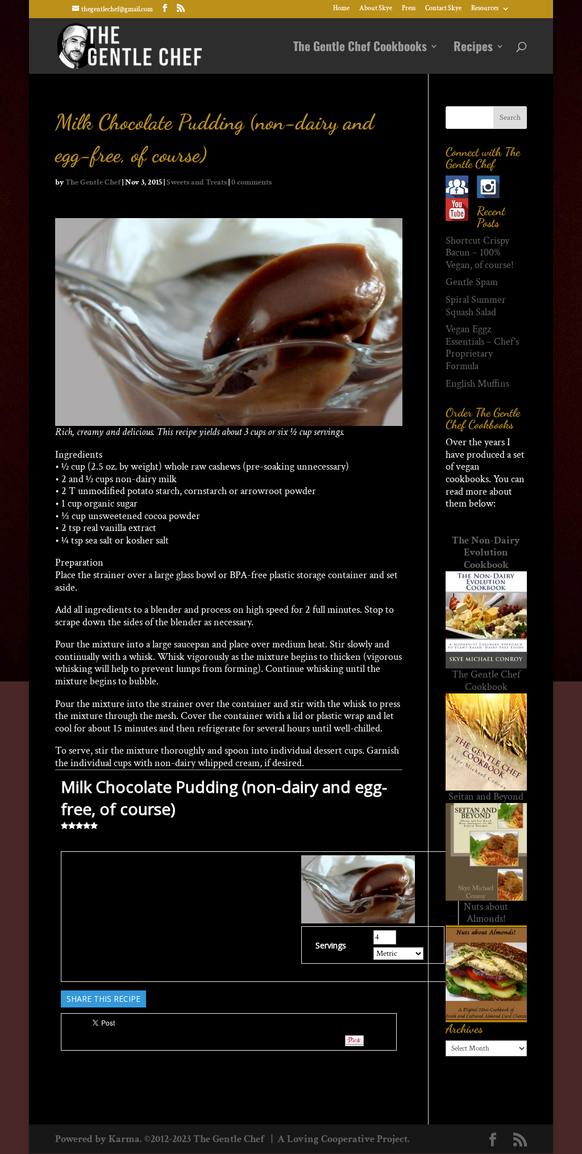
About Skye (375, 8)
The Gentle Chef (92, 182)
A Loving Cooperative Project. (342, 1138)
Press (408, 8)
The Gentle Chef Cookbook (486, 680)
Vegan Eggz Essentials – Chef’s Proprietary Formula (482, 348)
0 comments (251, 182)
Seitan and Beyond (485, 796)
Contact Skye (443, 8)
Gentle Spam (472, 281)
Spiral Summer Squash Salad (476, 306)
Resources (484, 8)
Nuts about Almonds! (486, 913)
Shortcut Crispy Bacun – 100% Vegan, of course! (480, 252)
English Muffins (477, 383)
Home (341, 8)
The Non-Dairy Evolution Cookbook (486, 552)
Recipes (473, 48)
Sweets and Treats (197, 182)
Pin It (354, 1040)
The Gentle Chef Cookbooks (360, 48)
